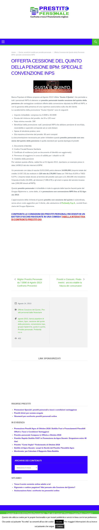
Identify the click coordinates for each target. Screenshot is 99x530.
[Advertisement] (55, 28)
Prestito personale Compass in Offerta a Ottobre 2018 (37, 435)
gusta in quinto (39, 327)
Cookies (60, 526)
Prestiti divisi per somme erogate (28, 413)
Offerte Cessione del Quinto (29, 310)
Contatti (88, 513)
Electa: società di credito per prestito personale (35, 52)
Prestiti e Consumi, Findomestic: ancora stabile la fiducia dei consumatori (69, 282)
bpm (26, 321)
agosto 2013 (23, 319)
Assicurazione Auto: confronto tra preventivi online (36, 491)
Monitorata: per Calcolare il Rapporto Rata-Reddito (36, 451)
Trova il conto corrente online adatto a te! (32, 484)
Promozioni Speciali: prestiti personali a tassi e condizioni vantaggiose (45, 410)
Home (13, 52)
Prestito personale (25, 329)
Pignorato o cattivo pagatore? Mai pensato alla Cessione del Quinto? (44, 487)
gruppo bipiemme (25, 327)
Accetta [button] (59, 522)
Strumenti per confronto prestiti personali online (35, 416)
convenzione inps (38, 324)
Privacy (67, 513)
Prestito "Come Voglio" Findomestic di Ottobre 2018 (37, 445)
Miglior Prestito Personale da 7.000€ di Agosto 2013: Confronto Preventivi (29, 282)
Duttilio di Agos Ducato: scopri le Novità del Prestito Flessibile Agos (44, 448)
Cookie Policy (78, 513)
